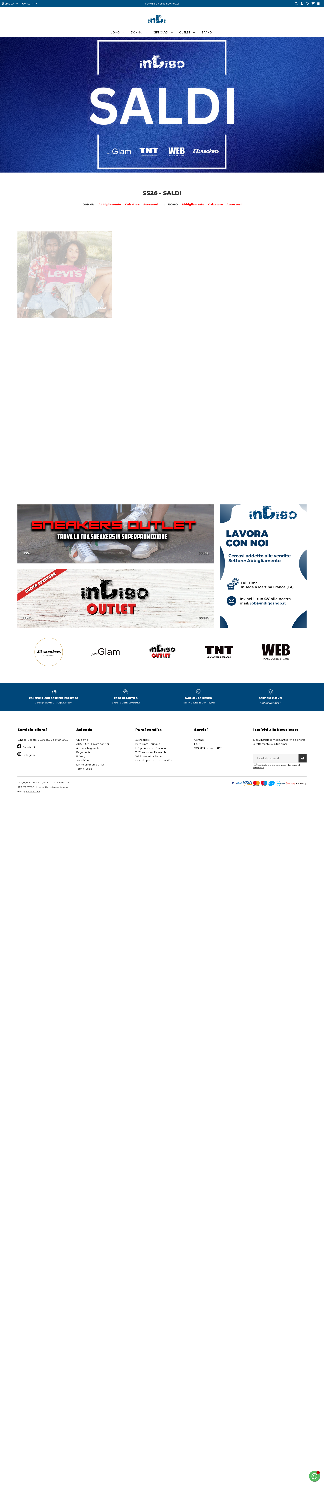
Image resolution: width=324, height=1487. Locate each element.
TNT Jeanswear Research (150, 752)
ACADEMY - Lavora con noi (92, 743)
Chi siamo (82, 739)
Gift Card (160, 32)
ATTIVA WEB (33, 791)
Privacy (80, 756)
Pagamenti (83, 752)
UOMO (27, 295)
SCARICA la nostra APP (208, 748)
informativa (258, 767)
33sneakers (142, 739)
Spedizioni (82, 760)
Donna (136, 32)
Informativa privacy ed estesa (52, 787)
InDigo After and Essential (150, 748)
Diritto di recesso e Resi (90, 764)
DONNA (101, 295)
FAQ (197, 743)
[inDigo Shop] (162, 26)
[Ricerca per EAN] (317, 3)
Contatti (199, 739)
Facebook (29, 747)
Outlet (184, 32)
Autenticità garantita (88, 748)
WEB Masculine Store (148, 756)
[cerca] (295, 3)
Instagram (29, 754)
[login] (300, 3)
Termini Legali (84, 768)
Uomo (115, 32)
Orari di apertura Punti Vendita (153, 760)
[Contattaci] (306, 3)
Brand (206, 32)
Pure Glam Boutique (147, 743)
